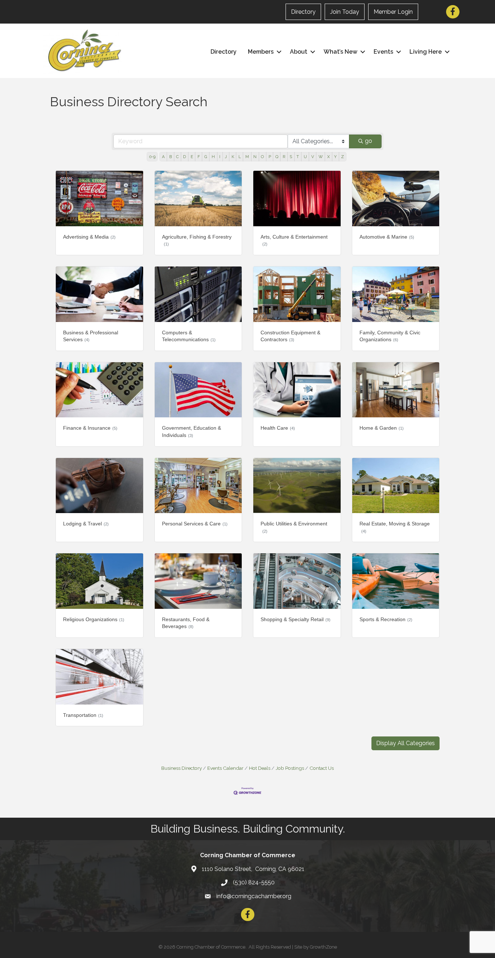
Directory (303, 11)
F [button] (198, 156)
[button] (405, 743)
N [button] (255, 156)
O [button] (262, 156)
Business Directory (181, 768)
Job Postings (290, 768)
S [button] (291, 156)
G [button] (205, 156)
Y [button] (335, 156)
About (298, 51)
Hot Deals (259, 768)
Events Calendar (225, 768)
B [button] (170, 156)
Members (261, 51)
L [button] (239, 156)
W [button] (321, 156)
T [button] (297, 156)
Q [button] (276, 156)
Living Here (425, 51)
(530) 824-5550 (254, 882)
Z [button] (342, 156)
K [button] (233, 156)
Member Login (393, 11)
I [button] (219, 156)
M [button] (247, 156)
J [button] (226, 156)
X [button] (328, 156)
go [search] (368, 140)
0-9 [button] (152, 156)
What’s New (340, 51)
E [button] (192, 156)
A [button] (163, 156)
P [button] (270, 156)
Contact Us (321, 768)
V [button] (312, 156)
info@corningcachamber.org (253, 896)
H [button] (213, 156)
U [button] (305, 156)
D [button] (184, 156)
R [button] (284, 156)
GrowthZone (323, 947)
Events (383, 51)
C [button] (177, 156)
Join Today (344, 11)
